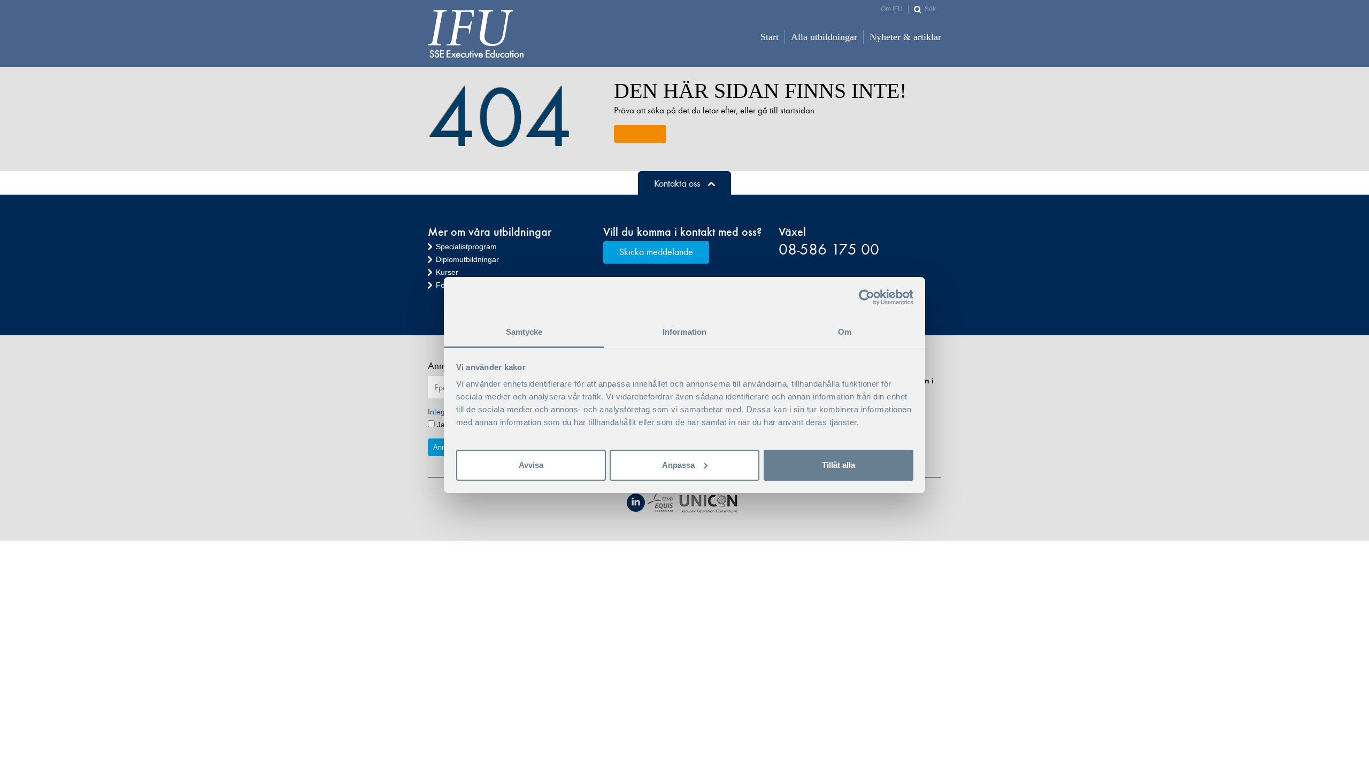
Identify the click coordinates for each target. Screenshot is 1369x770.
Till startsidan (640, 134)
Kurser (447, 272)
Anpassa (678, 464)
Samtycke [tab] (524, 331)
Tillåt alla (838, 464)
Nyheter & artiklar (905, 37)
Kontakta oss (677, 183)
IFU (476, 34)
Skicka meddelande (656, 252)
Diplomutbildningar (467, 259)
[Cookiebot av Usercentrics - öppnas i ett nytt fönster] (866, 297)
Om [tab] (844, 331)
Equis (660, 503)
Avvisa (531, 464)
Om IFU (892, 9)
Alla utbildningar (824, 37)
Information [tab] (684, 331)
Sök (930, 9)
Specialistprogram (466, 246)
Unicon (708, 504)
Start (769, 37)
